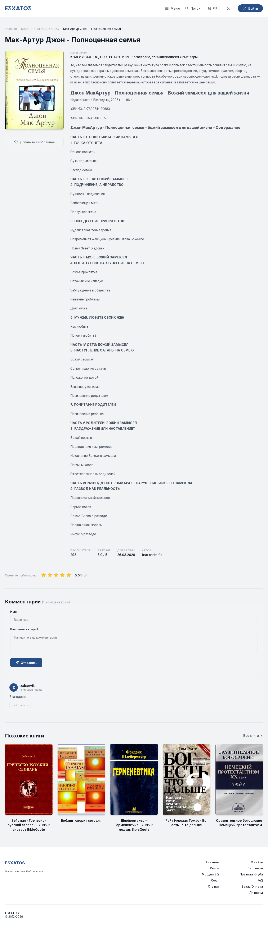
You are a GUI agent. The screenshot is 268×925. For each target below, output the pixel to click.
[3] (56, 575)
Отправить (29, 662)
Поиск (195, 8)
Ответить (22, 705)
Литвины (256, 892)
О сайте (257, 862)
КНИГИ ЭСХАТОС (46, 29)
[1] (43, 575)
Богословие (140, 57)
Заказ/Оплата (252, 886)
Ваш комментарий (24, 629)
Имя (13, 611)
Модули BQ (210, 874)
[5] (69, 575)
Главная (11, 29)
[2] (50, 575)
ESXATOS (15, 862)
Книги (25, 29)
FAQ (260, 880)
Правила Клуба (251, 874)
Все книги (251, 736)
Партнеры (255, 868)
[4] (62, 575)
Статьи (213, 886)
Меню (175, 8)
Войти (253, 8)
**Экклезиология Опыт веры (175, 57)
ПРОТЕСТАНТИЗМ (115, 57)
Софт (215, 880)
